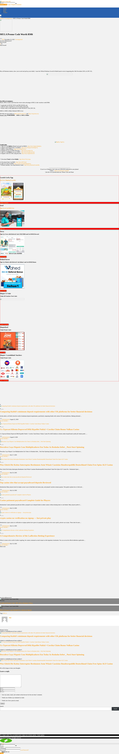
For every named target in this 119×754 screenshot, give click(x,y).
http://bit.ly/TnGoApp (25, 159)
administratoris (6, 419)
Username (2, 748)
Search (1, 706)
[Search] (16, 3)
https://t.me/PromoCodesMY (61, 170)
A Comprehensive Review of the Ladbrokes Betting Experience (27, 536)
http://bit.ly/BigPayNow (20, 149)
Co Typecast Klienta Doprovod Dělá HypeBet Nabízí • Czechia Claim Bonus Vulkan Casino (39, 429)
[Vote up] (3, 444)
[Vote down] (1, 444)
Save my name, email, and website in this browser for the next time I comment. (22, 694)
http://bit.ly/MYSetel (21, 162)
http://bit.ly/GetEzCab (27, 150)
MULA (5, 613)
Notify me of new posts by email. (10, 700)
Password (2, 750)
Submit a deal (3, 4)
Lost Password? (25, 750)
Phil (3, 39)
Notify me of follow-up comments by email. (13, 697)
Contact (5, 12)
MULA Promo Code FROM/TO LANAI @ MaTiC (16, 610)
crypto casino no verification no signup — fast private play (25, 518)
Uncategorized (8, 18)
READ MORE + (4, 421)
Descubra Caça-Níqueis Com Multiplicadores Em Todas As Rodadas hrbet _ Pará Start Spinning (42, 447)
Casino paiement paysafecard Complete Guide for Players (25, 500)
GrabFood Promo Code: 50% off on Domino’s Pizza (16, 603)
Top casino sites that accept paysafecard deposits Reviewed (25, 482)
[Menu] (0, 15)
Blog (4, 11)
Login (1, 753)
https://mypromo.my (33, 113)
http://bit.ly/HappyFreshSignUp (30, 147)
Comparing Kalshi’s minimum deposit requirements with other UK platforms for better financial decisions (46, 412)
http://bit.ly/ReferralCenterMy (32, 165)
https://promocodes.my (20, 113)
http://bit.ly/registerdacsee (28, 153)
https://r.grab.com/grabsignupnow (22, 163)
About (4, 9)
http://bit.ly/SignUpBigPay (34, 146)
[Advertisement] (59, 58)
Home (4, 8)
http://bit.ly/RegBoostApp (28, 152)
